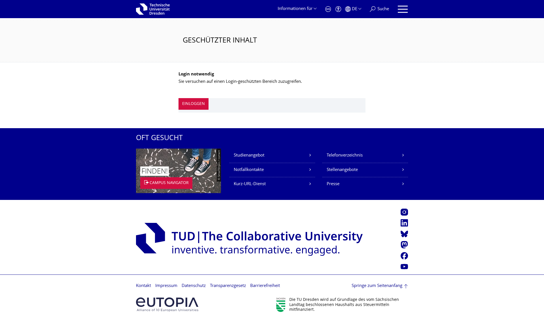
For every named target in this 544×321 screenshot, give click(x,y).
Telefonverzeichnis (345, 155)
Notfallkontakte (249, 170)
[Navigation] (403, 9)
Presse (333, 184)
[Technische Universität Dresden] (153, 9)
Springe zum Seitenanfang (377, 286)
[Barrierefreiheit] (338, 9)
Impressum (166, 286)
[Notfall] (328, 9)
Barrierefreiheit (265, 286)
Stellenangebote (342, 170)
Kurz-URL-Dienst (250, 184)
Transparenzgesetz (228, 286)
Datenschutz (194, 286)
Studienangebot (249, 155)
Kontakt (143, 286)
